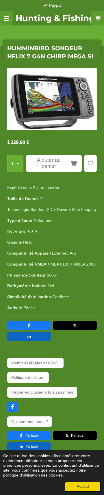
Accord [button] (83, 487)
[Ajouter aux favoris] (90, 163)
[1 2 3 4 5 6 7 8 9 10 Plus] (15, 163)
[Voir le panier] (97, 18)
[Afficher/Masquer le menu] (6, 18)
